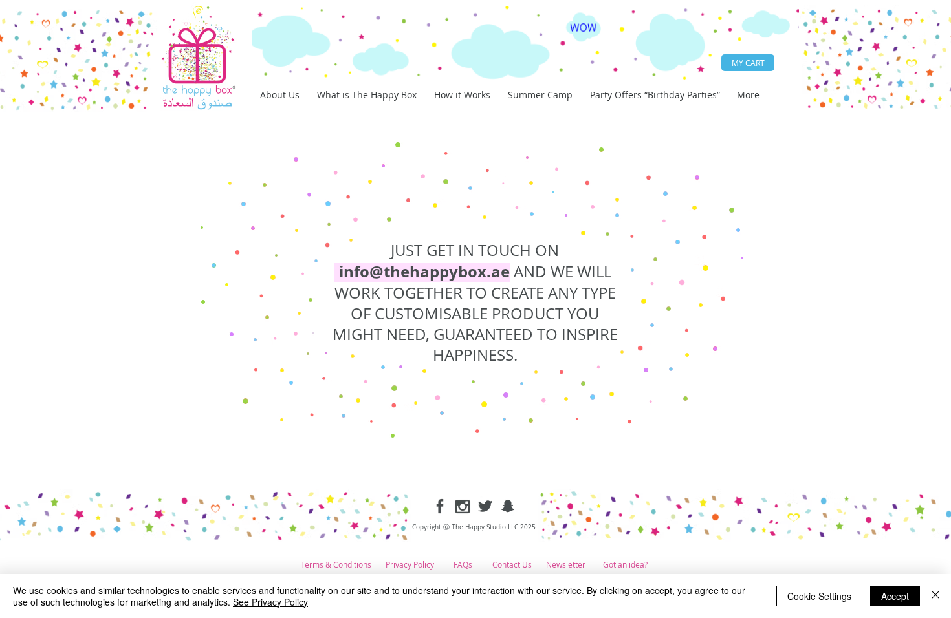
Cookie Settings (819, 596)
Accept (895, 596)
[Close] (935, 596)
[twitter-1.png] (485, 506)
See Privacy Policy (270, 601)
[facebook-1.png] (440, 506)
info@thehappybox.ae (424, 271)
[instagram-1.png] (462, 506)
